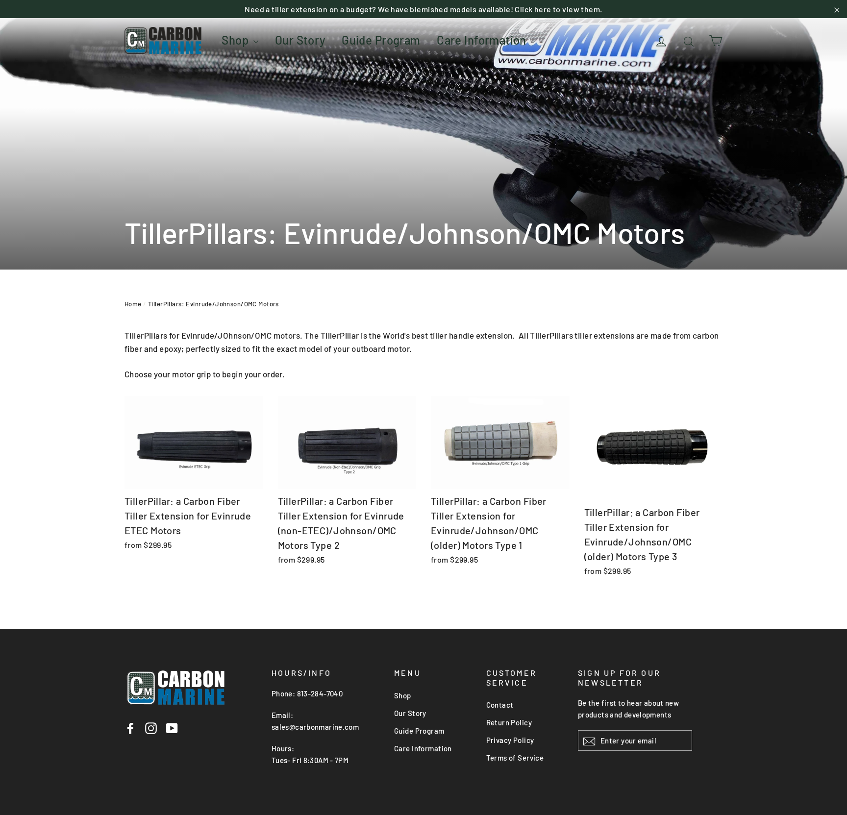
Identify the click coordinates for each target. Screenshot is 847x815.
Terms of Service (515, 757)
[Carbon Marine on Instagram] (151, 727)
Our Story (300, 40)
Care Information (481, 40)
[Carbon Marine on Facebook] (130, 727)
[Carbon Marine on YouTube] (172, 727)
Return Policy (509, 722)
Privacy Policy (510, 740)
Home (133, 304)
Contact (500, 704)
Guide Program (381, 40)
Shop (236, 40)
